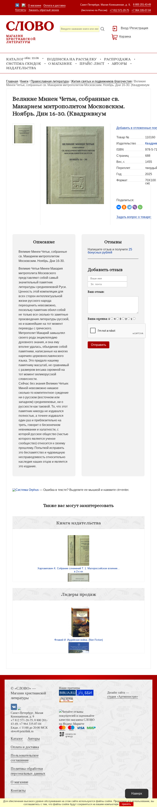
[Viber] (134, 207)
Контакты (20, 9)
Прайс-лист (91, 64)
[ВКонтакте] (118, 207)
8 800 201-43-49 (142, 4)
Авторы (119, 64)
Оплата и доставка (54, 5)
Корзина (125, 36)
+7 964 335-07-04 (141, 10)
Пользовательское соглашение (24, 757)
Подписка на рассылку (71, 59)
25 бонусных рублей (110, 251)
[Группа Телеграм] (23, 5)
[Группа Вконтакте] (17, 5)
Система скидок (23, 64)
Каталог (17, 738)
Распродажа (117, 59)
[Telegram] (129, 207)
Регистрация (139, 28)
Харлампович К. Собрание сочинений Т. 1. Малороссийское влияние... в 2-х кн (79, 570)
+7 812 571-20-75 (119, 10)
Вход (124, 28)
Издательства (21, 68)
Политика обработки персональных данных (28, 771)
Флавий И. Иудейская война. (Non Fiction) (78, 639)
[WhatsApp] (140, 207)
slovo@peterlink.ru (22, 731)
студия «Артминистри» (122, 696)
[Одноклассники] (124, 207)
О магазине (34, 5)
